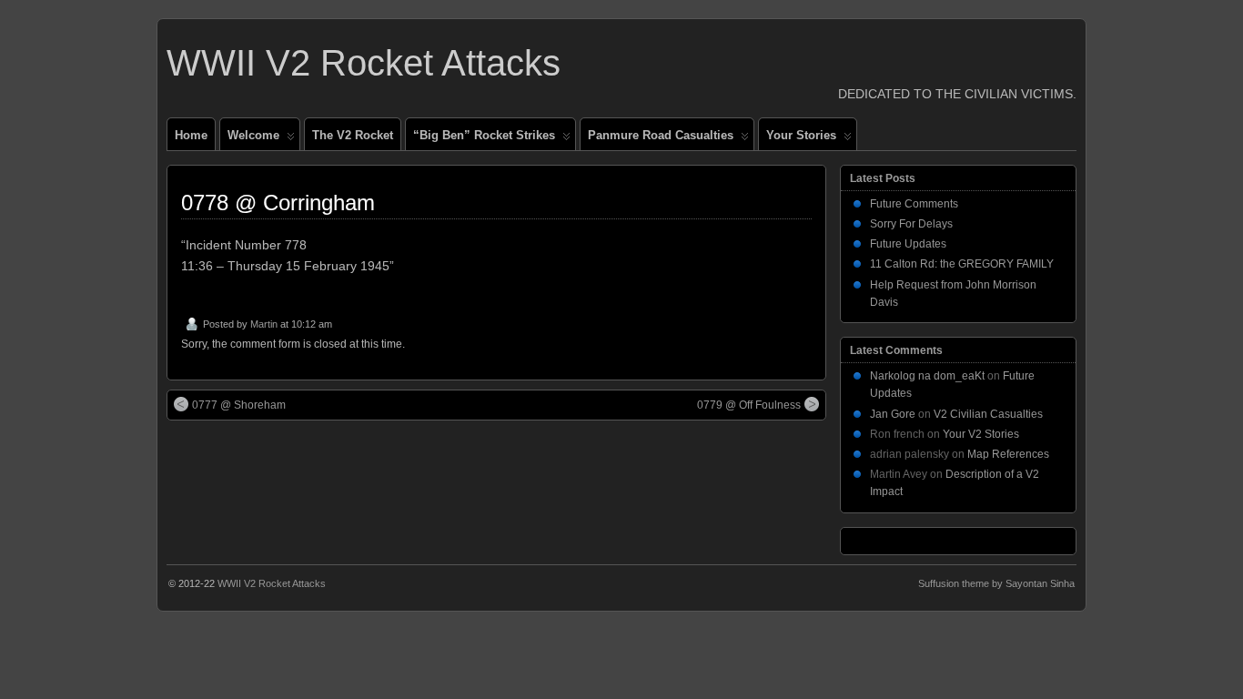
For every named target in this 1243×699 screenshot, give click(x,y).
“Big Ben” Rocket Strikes (484, 135)
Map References (1008, 454)
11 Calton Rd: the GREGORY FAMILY (962, 264)
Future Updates (908, 244)
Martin (264, 324)
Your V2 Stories (981, 434)
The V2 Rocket (352, 135)
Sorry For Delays (911, 224)
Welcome (253, 135)
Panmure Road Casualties (660, 135)
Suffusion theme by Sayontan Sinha (996, 583)
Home (191, 135)
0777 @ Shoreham (239, 405)
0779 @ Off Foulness (749, 405)
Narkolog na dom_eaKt (927, 376)
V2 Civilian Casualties (988, 414)
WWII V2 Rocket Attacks (364, 63)
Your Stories (801, 135)
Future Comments (914, 204)
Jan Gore (892, 414)
